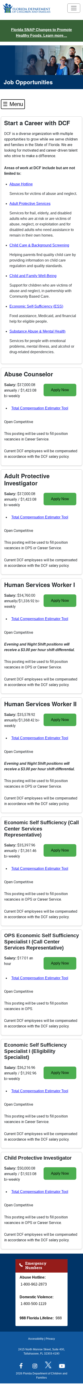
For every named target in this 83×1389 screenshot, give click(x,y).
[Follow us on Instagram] (35, 1364)
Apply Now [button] (60, 390)
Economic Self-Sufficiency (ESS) (36, 306)
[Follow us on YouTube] (62, 1364)
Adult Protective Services (29, 204)
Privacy (50, 1338)
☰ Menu (13, 104)
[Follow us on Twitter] (48, 1364)
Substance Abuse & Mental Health (37, 331)
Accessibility (36, 1338)
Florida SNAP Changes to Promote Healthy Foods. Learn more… (41, 33)
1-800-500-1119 (33, 1304)
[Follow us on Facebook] (21, 1364)
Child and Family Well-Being (32, 276)
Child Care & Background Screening (39, 245)
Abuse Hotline (21, 184)
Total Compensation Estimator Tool (39, 409)
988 (59, 1318)
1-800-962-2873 (34, 1284)
